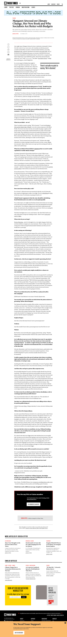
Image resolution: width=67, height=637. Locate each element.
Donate (58, 4)
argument (37, 148)
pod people (28, 58)
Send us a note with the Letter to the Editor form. (37, 528)
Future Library (28, 411)
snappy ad (34, 332)
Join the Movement (19, 633)
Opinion (18, 7)
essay (21, 63)
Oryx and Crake (43, 51)
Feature (14, 18)
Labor (5, 7)
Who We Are (22, 620)
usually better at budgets (30, 278)
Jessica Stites (16, 33)
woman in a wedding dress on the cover (42, 482)
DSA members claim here (33, 504)
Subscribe (53, 4)
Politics (11, 7)
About (49, 4)
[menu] (20, 3)
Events (33, 7)
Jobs (53, 620)
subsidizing (45, 193)
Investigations (25, 7)
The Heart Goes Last (27, 53)
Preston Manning (18, 222)
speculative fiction (42, 58)
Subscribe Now (51, 602)
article (29, 304)
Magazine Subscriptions (46, 620)
